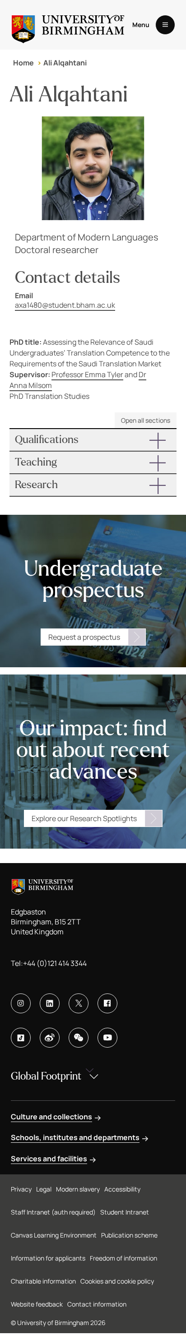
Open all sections (145, 420)
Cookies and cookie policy (117, 1281)
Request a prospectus (84, 637)
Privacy (21, 1189)
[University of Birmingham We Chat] (78, 1038)
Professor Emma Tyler (87, 374)
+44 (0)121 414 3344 (55, 963)
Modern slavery (78, 1189)
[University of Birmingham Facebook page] (107, 1003)
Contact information (96, 1304)
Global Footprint (46, 1076)
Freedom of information (123, 1258)
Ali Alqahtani (65, 63)
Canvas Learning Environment (54, 1235)
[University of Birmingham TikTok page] (21, 1038)
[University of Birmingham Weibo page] (50, 1038)
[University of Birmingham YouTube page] (107, 1038)
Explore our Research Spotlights (84, 818)
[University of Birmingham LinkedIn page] (50, 1003)
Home (23, 63)
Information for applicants (48, 1258)
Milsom (40, 385)
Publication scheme (129, 1235)
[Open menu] (165, 25)
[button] (93, 440)
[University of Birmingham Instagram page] (21, 1003)
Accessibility (122, 1189)
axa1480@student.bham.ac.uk (65, 305)
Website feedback (37, 1304)
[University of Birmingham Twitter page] (78, 1003)
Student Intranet (124, 1212)
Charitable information (43, 1281)
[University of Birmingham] (68, 24)
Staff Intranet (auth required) (53, 1212)
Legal (43, 1189)
